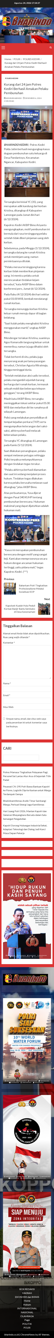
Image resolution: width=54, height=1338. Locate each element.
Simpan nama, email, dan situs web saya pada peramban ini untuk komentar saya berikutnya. (26, 722)
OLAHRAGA (27, 1316)
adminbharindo (14, 98)
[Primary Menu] (3, 47)
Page (27, 1319)
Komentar (9, 642)
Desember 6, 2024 (33, 98)
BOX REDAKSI (27, 1289)
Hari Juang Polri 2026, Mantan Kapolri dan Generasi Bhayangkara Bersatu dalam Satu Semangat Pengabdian (25, 815)
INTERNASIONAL (27, 1308)
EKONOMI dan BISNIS (27, 1296)
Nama (7, 683)
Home (27, 1300)
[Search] (50, 47)
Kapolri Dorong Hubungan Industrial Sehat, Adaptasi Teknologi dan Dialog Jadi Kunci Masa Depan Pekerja (25, 829)
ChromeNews (28, 1334)
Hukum (27, 1304)
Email (6, 695)
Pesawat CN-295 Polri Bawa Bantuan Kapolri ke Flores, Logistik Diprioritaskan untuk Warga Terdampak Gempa (27, 790)
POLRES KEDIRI (11, 78)
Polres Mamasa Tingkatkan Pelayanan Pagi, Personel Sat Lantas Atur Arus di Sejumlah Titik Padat (27, 776)
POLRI (27, 1327)
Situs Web (8, 706)
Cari (7, 748)
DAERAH (27, 1293)
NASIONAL (27, 1312)
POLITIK (27, 1323)
